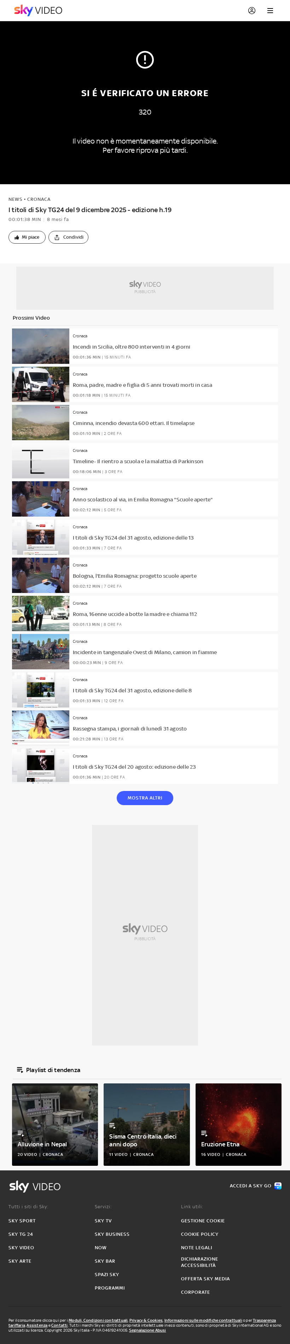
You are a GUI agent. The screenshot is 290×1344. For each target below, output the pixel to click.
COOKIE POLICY (200, 1234)
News (15, 199)
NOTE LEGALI (196, 1247)
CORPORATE (195, 1292)
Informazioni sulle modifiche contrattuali (203, 1320)
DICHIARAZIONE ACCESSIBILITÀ (199, 1262)
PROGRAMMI (110, 1288)
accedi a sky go (251, 1185)
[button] (27, 237)
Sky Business (112, 1234)
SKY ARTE (19, 1261)
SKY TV (103, 1220)
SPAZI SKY (107, 1274)
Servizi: (103, 1206)
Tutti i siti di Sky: (28, 1206)
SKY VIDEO (21, 1247)
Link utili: (192, 1206)
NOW (101, 1247)
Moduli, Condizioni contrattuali (98, 1320)
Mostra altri (145, 798)
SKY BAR (105, 1261)
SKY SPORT (22, 1220)
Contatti (59, 1325)
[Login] (252, 10)
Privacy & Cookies (146, 1320)
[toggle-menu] (270, 10)
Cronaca (39, 199)
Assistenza (37, 1325)
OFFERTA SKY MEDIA (205, 1278)
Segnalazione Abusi (147, 1330)
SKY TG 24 (20, 1234)
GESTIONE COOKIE (203, 1220)
